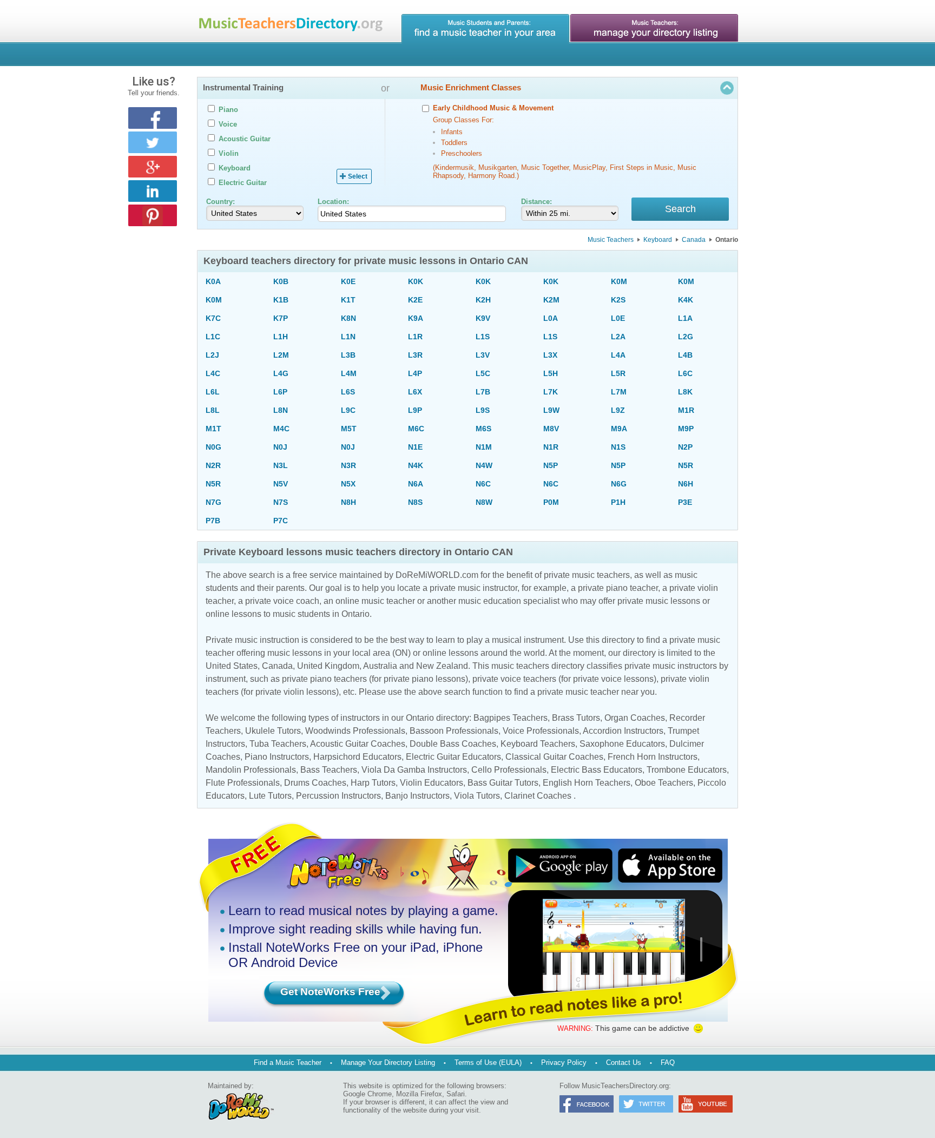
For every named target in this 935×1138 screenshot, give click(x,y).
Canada (694, 240)
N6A (415, 483)
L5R (618, 373)
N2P (685, 447)
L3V (483, 355)
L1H (280, 336)
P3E (685, 502)
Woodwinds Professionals (355, 730)
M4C (281, 428)
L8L (213, 410)
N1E (415, 447)
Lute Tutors (270, 795)
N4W (484, 465)
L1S (483, 336)
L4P (415, 373)
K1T (348, 299)
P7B (213, 520)
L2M (281, 355)
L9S (483, 410)
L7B (483, 391)
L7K (550, 391)
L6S (348, 391)
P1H (618, 502)
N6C (483, 483)
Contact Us (623, 1062)
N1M (484, 447)
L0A (550, 318)
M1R (686, 410)
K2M (551, 299)
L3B (348, 355)
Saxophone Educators (622, 743)
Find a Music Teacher (287, 1062)
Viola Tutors (477, 795)
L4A (618, 355)
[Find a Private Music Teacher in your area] (485, 28)
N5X (348, 483)
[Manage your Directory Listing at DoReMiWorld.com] (654, 28)
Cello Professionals (508, 769)
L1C (213, 336)
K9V (483, 318)
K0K (415, 281)
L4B (685, 355)
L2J (212, 355)
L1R (415, 336)
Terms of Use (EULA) (488, 1062)
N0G (213, 447)
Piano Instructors (277, 756)
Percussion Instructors (338, 795)
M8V (551, 428)
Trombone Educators (687, 769)
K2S (618, 299)
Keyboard (657, 240)
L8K (685, 391)
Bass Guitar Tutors (502, 782)
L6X (415, 391)
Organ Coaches (634, 717)
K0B (280, 281)
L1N (348, 336)
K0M (619, 281)
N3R (348, 465)
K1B (280, 299)
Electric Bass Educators (596, 769)
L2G (685, 336)
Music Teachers (611, 240)
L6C (685, 373)
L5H (550, 373)
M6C (416, 428)
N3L (280, 465)
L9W (551, 410)
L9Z (618, 410)
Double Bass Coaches (453, 743)
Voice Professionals (541, 730)
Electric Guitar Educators (453, 756)
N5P (550, 465)
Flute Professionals (243, 782)
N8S (415, 502)
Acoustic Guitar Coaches (357, 743)
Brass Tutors (576, 717)
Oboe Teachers (664, 782)
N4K (415, 465)
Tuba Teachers (277, 743)
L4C (213, 373)
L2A (618, 336)
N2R (213, 465)
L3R (415, 355)
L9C (348, 410)
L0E (618, 318)
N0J (280, 447)
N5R (685, 465)
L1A (685, 318)
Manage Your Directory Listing (388, 1062)
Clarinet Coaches (537, 795)
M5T (349, 428)
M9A (619, 428)
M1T (213, 428)
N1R (550, 447)
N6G (619, 483)
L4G (280, 373)
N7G (213, 502)
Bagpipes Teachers (510, 717)
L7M (619, 391)
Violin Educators (431, 782)
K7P (280, 318)
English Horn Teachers (586, 782)
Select (357, 176)
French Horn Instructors (652, 756)
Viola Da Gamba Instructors (414, 769)
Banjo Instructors (417, 795)
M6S (483, 428)
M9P (686, 428)
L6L (213, 391)
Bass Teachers (328, 769)
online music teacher (375, 601)
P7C (280, 520)
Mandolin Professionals (251, 769)
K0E (348, 281)
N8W (484, 502)
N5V (280, 483)
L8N (280, 410)
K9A (415, 318)
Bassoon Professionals (454, 730)
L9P (415, 410)
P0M (551, 502)
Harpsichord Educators (357, 756)
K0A (213, 281)
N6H (685, 483)
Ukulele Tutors (273, 730)
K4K (685, 299)
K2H (483, 299)
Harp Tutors (373, 782)
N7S (280, 502)
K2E (415, 299)
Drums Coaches (315, 782)
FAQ (668, 1062)
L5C (483, 373)
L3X (550, 355)
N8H (348, 502)
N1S (618, 447)
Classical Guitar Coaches (554, 756)
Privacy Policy (564, 1062)
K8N (348, 318)
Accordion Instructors (623, 730)
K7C (213, 318)
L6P (280, 391)
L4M (349, 373)
